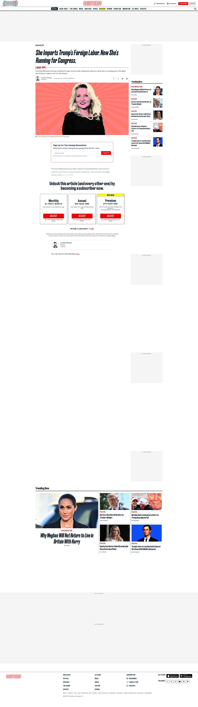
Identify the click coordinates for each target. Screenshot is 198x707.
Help (90, 693)
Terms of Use (75, 156)
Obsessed (87, 9)
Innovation (126, 9)
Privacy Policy (83, 156)
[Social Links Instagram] (175, 682)
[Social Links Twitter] (171, 682)
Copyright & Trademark (144, 693)
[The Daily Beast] (92, 3)
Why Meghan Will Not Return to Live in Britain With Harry (66, 538)
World (97, 682)
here (77, 254)
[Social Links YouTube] (179, 682)
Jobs (79, 693)
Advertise (84, 693)
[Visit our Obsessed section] (16, 3)
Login (91, 229)
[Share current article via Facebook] (113, 78)
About (65, 693)
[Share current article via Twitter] (118, 78)
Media (81, 9)
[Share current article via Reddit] (127, 78)
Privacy (94, 693)
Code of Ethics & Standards (107, 693)
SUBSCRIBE (183, 3)
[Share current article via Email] (122, 78)
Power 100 (117, 9)
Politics (102, 9)
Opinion (109, 9)
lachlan (64, 246)
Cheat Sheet (63, 9)
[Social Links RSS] (183, 682)
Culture (97, 686)
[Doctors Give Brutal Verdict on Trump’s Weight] (158, 107)
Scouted (143, 9)
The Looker (74, 9)
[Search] (195, 9)
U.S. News (135, 9)
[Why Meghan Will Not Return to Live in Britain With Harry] (158, 95)
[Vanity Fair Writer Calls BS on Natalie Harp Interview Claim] (158, 119)
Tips (75, 693)
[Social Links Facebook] (167, 682)
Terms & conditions (129, 693)
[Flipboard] (187, 682)
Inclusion (120, 693)
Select (53, 216)
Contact (70, 693)
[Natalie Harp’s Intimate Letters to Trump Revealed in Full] (158, 131)
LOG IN (192, 3)
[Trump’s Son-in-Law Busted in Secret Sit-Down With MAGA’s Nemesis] (158, 146)
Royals (95, 9)
